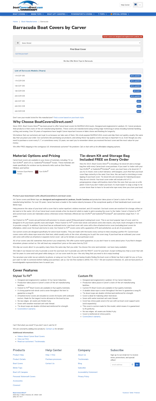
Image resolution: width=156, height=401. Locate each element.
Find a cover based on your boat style (69, 117)
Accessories (18, 381)
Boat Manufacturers (29, 21)
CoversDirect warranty (26, 309)
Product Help (18, 355)
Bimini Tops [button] (36, 14)
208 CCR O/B (77, 96)
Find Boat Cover (78, 49)
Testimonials (83, 359)
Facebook (126, 393)
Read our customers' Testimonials (31, 341)
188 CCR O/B (77, 91)
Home (15, 21)
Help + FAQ (50, 355)
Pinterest (137, 393)
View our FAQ (23, 339)
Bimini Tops (17, 368)
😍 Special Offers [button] (118, 14)
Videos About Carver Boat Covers (31, 336)
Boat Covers (18, 363)
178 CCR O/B (77, 80)
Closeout (16, 385)
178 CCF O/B (77, 75)
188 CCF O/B (77, 86)
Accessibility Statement (88, 372)
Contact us (50, 329)
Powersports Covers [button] (82, 14)
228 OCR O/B (77, 111)
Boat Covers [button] (19, 14)
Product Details (19, 359)
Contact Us (49, 363)
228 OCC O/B (77, 106)
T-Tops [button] (101, 14)
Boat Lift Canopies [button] (56, 14)
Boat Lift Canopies (20, 372)
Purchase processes (53, 359)
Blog (80, 363)
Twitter (132, 393)
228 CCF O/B (77, 101)
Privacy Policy (83, 376)
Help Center (125, 5)
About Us (82, 355)
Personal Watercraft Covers (24, 376)
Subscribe (82, 368)
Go (137, 364)
